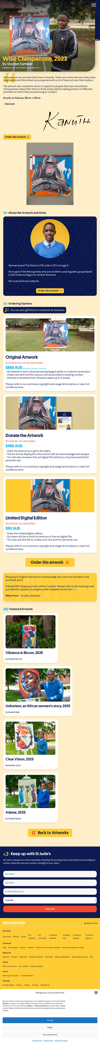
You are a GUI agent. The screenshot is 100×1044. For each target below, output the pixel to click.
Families (31, 947)
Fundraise (23, 957)
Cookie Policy (37, 1040)
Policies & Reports (89, 936)
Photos (19, 985)
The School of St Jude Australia (48, 947)
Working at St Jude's (11, 975)
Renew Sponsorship (80, 957)
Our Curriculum (42, 936)
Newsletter (45, 985)
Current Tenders (27, 975)
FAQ (91, 957)
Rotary (23, 936)
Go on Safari (24, 966)
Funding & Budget (77, 936)
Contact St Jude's (61, 1040)
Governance (13, 947)
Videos (27, 985)
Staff (4, 947)
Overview (7, 936)
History (16, 936)
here (20, 387)
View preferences (50, 1034)
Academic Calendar (53, 936)
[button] (96, 992)
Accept (50, 1020)
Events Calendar (37, 966)
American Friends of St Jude (73, 947)
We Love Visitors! (10, 966)
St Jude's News (8, 985)
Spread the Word (36, 957)
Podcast (35, 985)
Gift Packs (49, 957)
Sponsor (6, 957)
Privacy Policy (48, 1040)
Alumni (23, 947)
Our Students (31, 936)
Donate (14, 957)
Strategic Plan (66, 936)
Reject (50, 1027)
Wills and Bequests (62, 957)
